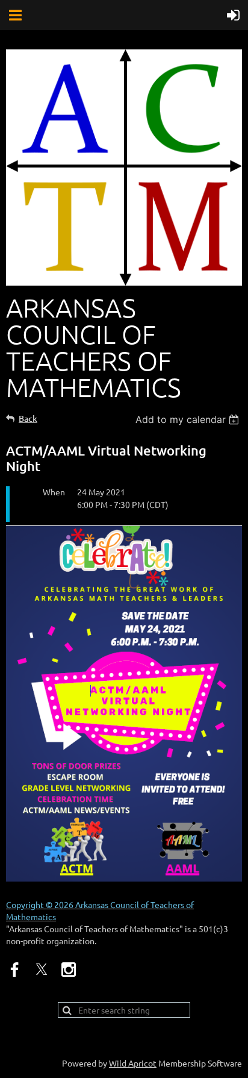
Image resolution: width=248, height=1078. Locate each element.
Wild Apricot (133, 1063)
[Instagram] (68, 969)
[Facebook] (14, 969)
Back (28, 418)
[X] (41, 969)
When (54, 491)
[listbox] (188, 419)
